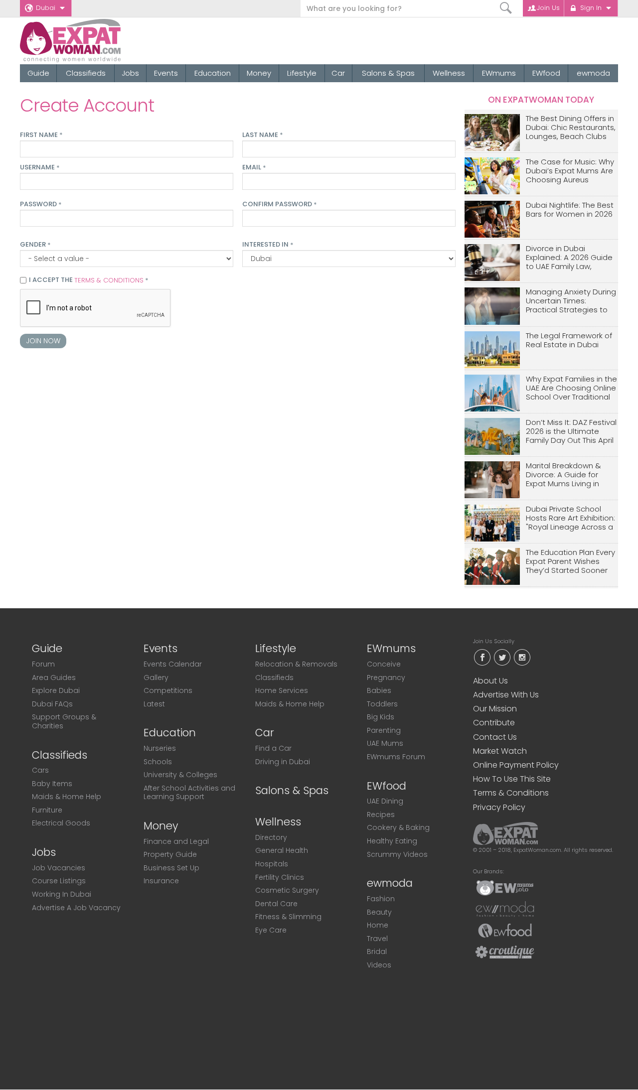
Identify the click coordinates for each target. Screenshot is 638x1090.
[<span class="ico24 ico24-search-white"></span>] (506, 8)
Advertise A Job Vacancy (76, 908)
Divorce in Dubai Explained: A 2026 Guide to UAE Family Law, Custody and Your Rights (571, 258)
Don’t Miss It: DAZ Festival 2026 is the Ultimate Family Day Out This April (571, 431)
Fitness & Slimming (288, 917)
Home (377, 925)
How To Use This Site (512, 779)
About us (490, 680)
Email (254, 167)
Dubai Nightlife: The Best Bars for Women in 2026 (570, 210)
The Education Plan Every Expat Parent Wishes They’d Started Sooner (570, 561)
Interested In (267, 245)
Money (259, 73)
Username (39, 167)
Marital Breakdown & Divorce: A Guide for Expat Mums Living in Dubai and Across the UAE (565, 475)
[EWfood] (505, 930)
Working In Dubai (61, 894)
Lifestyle (302, 73)
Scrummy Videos (397, 854)
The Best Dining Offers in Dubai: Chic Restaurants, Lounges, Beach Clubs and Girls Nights (571, 127)
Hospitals (271, 864)
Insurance (161, 881)
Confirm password (279, 204)
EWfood (546, 73)
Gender (35, 245)
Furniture (47, 810)
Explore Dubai (56, 690)
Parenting (384, 730)
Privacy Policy (499, 807)
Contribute (494, 722)
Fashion (381, 899)
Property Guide (170, 854)
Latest (154, 704)
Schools (158, 762)
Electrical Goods (61, 823)
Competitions (168, 690)
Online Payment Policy (516, 765)
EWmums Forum (396, 757)
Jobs (130, 73)
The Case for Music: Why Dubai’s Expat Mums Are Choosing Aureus (570, 171)
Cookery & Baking (398, 827)
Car (338, 73)
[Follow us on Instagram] (522, 656)
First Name (41, 135)
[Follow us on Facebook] (482, 656)
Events (166, 73)
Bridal (377, 951)
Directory (271, 837)
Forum (43, 664)
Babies (379, 690)
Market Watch (500, 751)
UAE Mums (385, 743)
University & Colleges (180, 775)
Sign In (591, 7)
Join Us (548, 7)
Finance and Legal (176, 841)
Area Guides (54, 677)
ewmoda (593, 73)
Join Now (43, 341)
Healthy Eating (392, 841)
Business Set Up (171, 868)
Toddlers (382, 704)
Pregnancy (386, 677)
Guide (38, 73)
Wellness (449, 73)
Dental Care (276, 904)
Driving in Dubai (282, 762)
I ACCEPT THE (88, 280)
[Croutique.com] (505, 951)
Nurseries (160, 748)
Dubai (45, 7)
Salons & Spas (388, 73)
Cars (40, 770)
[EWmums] (505, 887)
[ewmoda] (505, 909)
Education (212, 73)
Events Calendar (173, 664)
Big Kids (380, 717)
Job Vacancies (58, 868)
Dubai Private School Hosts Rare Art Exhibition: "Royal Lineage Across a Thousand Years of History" (570, 518)
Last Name (262, 135)
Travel (377, 939)
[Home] (106, 40)
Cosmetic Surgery (287, 890)
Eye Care (271, 930)
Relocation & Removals (296, 664)
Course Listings (59, 881)
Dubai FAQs (52, 704)
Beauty (379, 912)
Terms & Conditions (511, 793)
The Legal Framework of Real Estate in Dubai (569, 340)
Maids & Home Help (66, 797)
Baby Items (52, 784)
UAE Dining (385, 801)
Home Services (281, 690)
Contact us (495, 737)
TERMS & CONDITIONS (109, 280)
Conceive (384, 664)
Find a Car (273, 748)
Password (40, 204)
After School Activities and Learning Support (189, 792)
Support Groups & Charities (64, 721)
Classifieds (86, 73)
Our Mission (495, 708)
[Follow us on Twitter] (502, 656)
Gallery (156, 677)
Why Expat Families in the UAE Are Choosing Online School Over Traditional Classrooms (571, 388)
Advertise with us (506, 694)
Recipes (381, 814)
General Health (281, 850)
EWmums (499, 73)
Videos (379, 965)
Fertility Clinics (279, 877)
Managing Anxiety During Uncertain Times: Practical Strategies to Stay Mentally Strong (571, 301)
